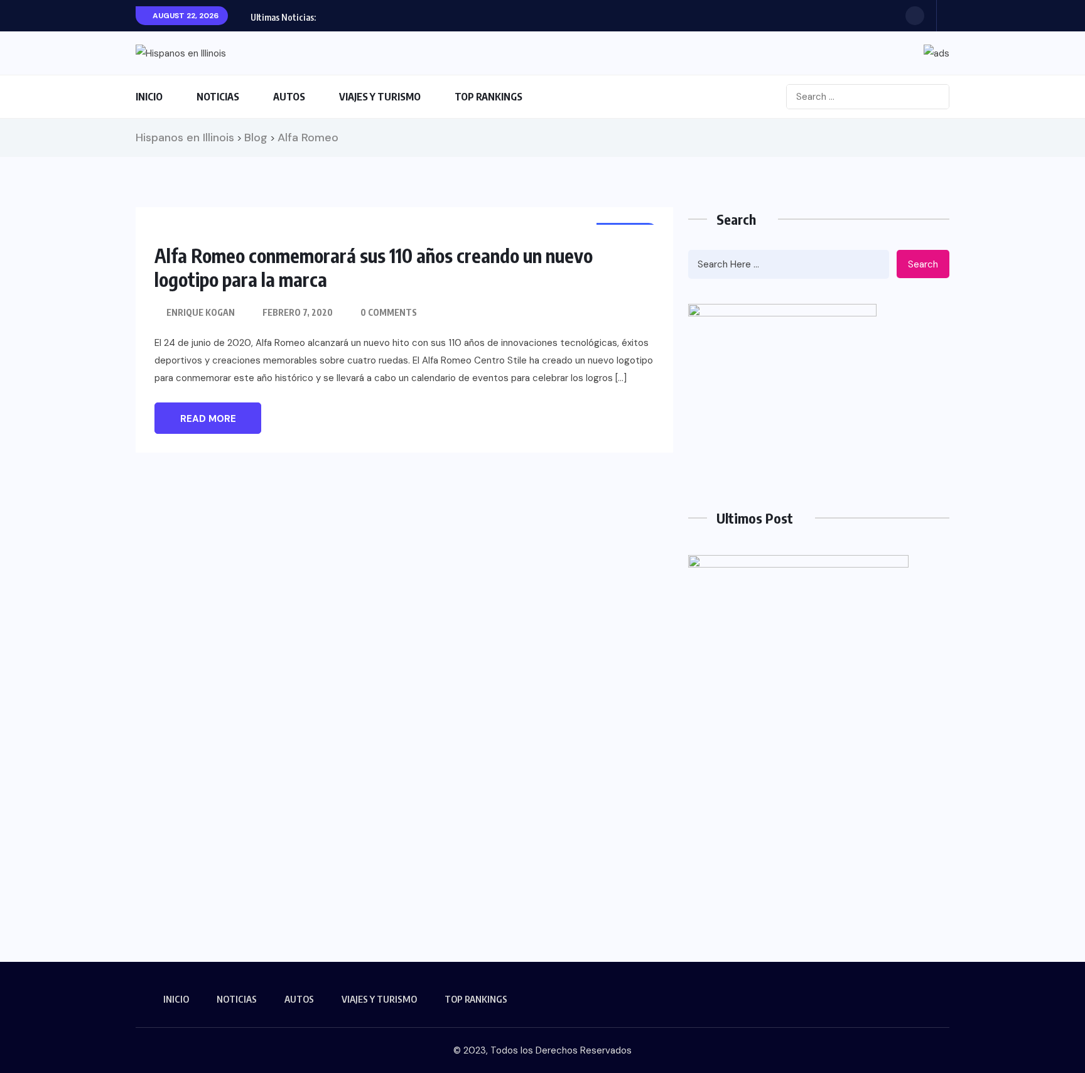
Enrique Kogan (200, 312)
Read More (208, 418)
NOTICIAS (218, 96)
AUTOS (289, 96)
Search (923, 264)
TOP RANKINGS (488, 96)
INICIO (149, 96)
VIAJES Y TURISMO (380, 96)
